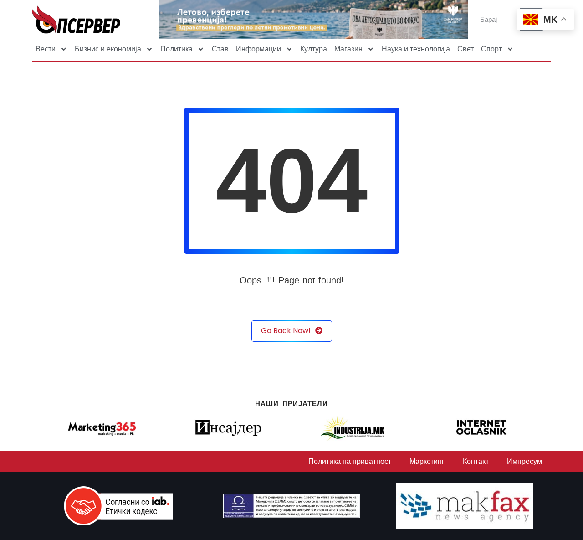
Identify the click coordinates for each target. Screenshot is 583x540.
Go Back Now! (286, 330)
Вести (46, 49)
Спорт (491, 49)
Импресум (524, 461)
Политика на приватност (349, 461)
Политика (176, 49)
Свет (465, 49)
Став (220, 49)
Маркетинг (427, 461)
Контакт (476, 461)
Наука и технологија (416, 49)
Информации (258, 49)
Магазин (348, 49)
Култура (313, 49)
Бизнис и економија (108, 49)
